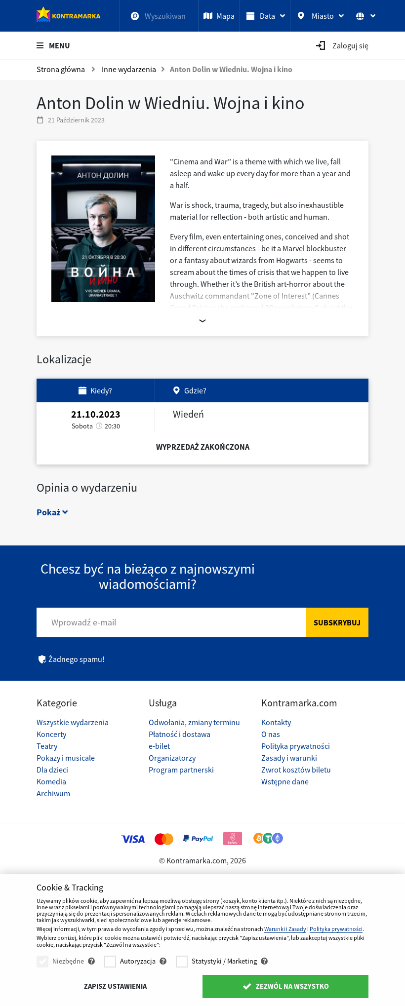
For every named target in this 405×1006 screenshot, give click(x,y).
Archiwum (53, 793)
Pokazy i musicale (66, 758)
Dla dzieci (52, 769)
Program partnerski (181, 769)
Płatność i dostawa (179, 734)
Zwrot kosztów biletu (296, 769)
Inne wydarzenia (129, 69)
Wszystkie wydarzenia (73, 722)
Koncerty (51, 734)
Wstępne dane (285, 781)
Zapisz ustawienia (115, 986)
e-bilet (159, 746)
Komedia (51, 781)
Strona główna (61, 69)
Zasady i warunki (289, 758)
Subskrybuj (337, 622)
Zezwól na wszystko (291, 986)
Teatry (47, 746)
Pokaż (49, 512)
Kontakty (276, 722)
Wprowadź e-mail (84, 622)
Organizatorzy (172, 758)
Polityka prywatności (295, 746)
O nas (270, 734)
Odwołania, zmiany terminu (194, 722)
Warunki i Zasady (285, 928)
